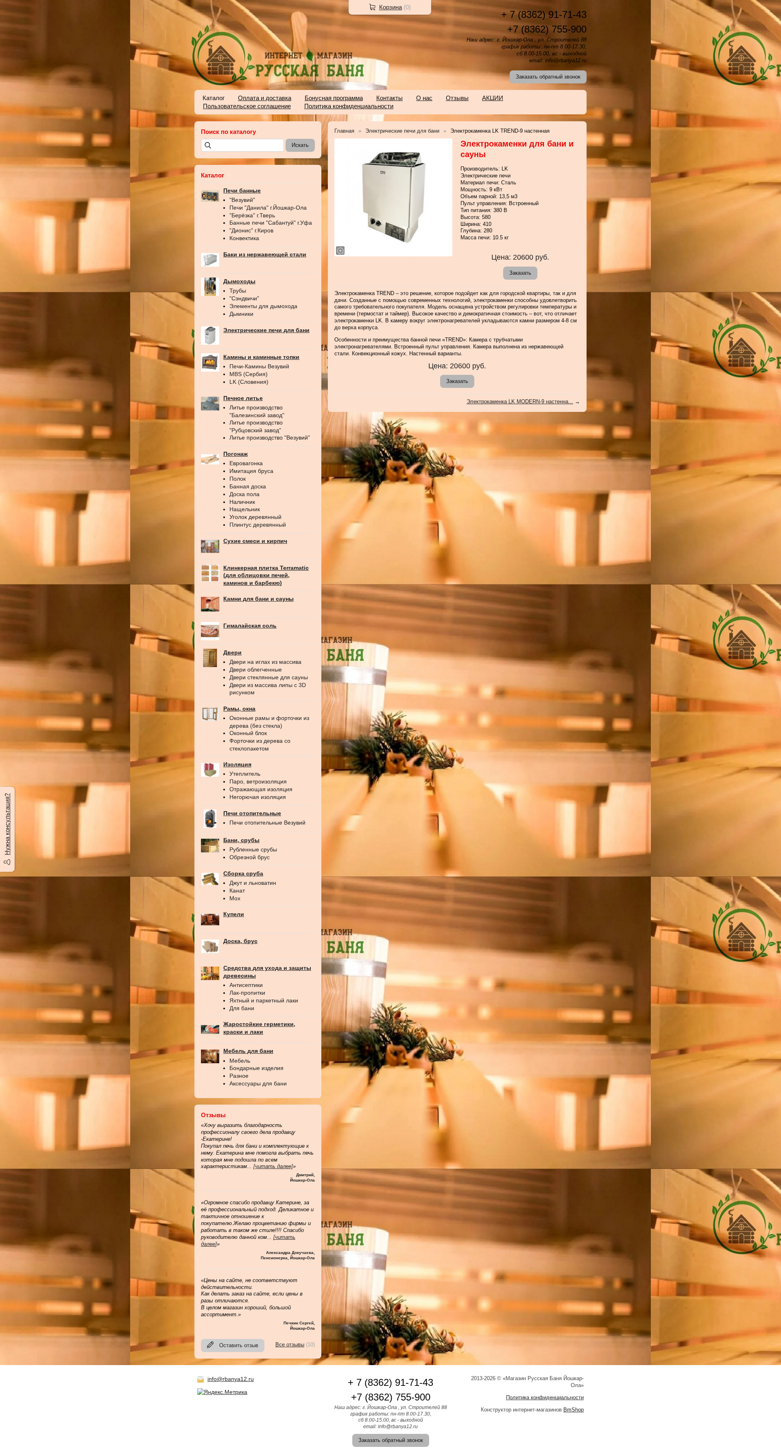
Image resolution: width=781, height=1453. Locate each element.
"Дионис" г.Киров (251, 230)
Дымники (241, 314)
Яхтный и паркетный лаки (263, 1000)
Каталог (214, 97)
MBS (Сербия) (248, 374)
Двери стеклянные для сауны (268, 677)
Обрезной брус (249, 857)
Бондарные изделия (256, 1068)
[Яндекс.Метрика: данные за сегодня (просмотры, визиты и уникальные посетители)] (222, 1392)
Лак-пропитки (247, 992)
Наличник (242, 502)
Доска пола (244, 494)
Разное (239, 1075)
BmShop (573, 1410)
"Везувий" (242, 200)
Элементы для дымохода (263, 306)
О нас (424, 97)
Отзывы (457, 97)
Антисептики (246, 985)
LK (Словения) (248, 382)
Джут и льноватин (252, 883)
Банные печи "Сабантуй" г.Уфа (270, 222)
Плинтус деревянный (257, 524)
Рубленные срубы (253, 849)
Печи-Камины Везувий (259, 366)
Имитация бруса (251, 471)
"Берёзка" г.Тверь (252, 215)
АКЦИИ (492, 97)
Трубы (237, 290)
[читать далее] (273, 1166)
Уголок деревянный (255, 517)
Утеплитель (244, 773)
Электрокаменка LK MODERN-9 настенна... (520, 401)
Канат (237, 890)
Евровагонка (246, 463)
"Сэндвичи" (244, 298)
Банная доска (247, 486)
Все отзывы (289, 1344)
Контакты (389, 97)
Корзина (390, 7)
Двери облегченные (255, 669)
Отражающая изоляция (260, 789)
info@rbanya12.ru (230, 1379)
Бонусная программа (334, 97)
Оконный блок (248, 733)
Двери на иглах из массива (265, 662)
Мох (234, 898)
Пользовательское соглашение (247, 106)
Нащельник (244, 509)
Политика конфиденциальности (348, 106)
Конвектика (244, 238)
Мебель (239, 1060)
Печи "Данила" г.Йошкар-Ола (268, 207)
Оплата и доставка (264, 97)
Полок (237, 478)
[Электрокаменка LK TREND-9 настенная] (393, 197)
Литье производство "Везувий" (269, 437)
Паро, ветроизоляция (258, 781)
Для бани (241, 1008)
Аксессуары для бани (258, 1083)
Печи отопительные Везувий (267, 822)
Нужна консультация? (7, 824)
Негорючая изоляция (257, 797)
